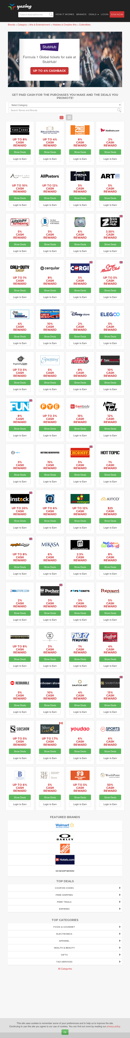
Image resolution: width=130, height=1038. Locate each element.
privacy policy (113, 1026)
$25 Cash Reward (110, 511)
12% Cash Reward (110, 419)
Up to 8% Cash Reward (20, 142)
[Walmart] (65, 825)
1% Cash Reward (110, 465)
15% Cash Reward (80, 419)
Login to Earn (20, 158)
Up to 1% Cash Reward (20, 280)
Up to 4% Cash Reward (50, 142)
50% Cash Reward (110, 787)
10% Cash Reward (50, 326)
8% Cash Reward (80, 142)
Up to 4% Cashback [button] (49, 71)
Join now (117, 14)
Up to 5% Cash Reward (110, 280)
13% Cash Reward (110, 695)
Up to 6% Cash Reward (50, 511)
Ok (65, 1032)
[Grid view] (61, 117)
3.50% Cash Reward (110, 234)
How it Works (65, 14)
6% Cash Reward (80, 234)
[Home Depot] (65, 848)
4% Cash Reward (19, 326)
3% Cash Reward (50, 603)
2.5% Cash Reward (80, 557)
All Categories (65, 968)
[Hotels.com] (65, 859)
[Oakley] (65, 836)
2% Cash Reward (110, 142)
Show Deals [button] (20, 152)
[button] (16, 59)
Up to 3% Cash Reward (50, 419)
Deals (93, 14)
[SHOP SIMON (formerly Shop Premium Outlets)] (65, 870)
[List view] (69, 117)
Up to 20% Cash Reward (20, 511)
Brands (81, 14)
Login (104, 14)
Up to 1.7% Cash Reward (50, 741)
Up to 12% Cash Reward (50, 188)
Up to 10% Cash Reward (20, 188)
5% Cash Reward (80, 188)
